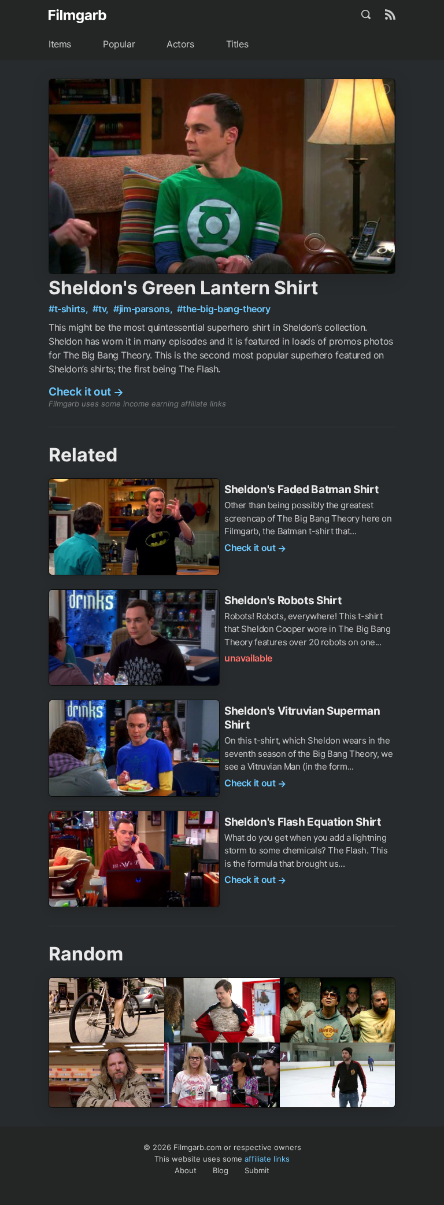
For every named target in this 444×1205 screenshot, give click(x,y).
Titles (237, 44)
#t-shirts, (69, 309)
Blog (220, 1170)
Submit (257, 1170)
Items (60, 44)
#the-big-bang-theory (223, 309)
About (186, 1170)
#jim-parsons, (144, 309)
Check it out (86, 391)
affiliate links (267, 1158)
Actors (180, 44)
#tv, (101, 309)
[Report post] (385, 89)
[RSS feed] (390, 14)
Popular (119, 44)
